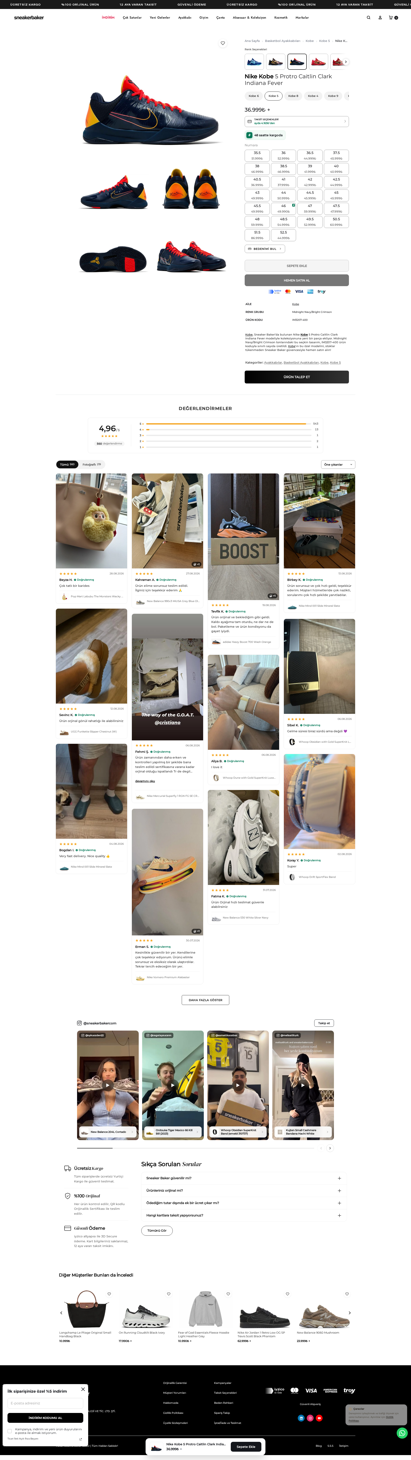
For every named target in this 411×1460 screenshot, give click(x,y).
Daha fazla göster (205, 1000)
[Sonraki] (330, 1148)
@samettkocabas (226, 1035)
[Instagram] (310, 1418)
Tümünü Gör (157, 1230)
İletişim (343, 1445)
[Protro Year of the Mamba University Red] (318, 62)
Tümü (67, 464)
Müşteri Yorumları (174, 1392)
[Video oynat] (108, 1085)
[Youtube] (319, 1418)
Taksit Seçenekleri (225, 1392)
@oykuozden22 (94, 1035)
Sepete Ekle (297, 266)
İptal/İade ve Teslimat (227, 1422)
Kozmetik (280, 17)
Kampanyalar (222, 1383)
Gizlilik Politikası (173, 1412)
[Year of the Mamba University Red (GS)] (340, 62)
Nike (251, 76)
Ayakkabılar (273, 362)
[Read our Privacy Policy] (80, 1439)
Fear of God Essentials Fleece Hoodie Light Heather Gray (84, 1334)
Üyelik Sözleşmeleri (175, 1422)
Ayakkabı (184, 17)
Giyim (204, 17)
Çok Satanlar (132, 17)
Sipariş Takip (222, 1412)
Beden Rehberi (223, 1402)
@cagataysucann (160, 1035)
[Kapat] (403, 1408)
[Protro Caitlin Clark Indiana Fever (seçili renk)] (297, 62)
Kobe (310, 41)
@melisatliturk (290, 1035)
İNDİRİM (108, 17)
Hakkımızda (170, 1402)
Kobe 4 (313, 96)
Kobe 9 (333, 96)
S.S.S (330, 1445)
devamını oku (145, 781)
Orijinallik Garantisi (175, 1383)
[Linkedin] (301, 1418)
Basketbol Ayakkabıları (282, 41)
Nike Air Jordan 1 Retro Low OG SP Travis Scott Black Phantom (142, 1334)
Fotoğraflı (92, 464)
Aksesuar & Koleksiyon (249, 17)
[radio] (257, 156)
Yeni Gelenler (160, 17)
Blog (319, 1445)
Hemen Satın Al (297, 280)
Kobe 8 (293, 96)
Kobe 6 (254, 96)
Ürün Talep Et (297, 377)
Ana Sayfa (252, 41)
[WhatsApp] (402, 1433)
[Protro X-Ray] (254, 62)
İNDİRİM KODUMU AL (45, 1418)
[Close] (83, 1389)
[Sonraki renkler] (345, 61)
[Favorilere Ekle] (223, 43)
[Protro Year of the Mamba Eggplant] (275, 62)
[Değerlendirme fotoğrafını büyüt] (91, 520)
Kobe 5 (324, 41)
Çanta (220, 17)
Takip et (324, 1023)
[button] (368, 17)
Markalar (302, 17)
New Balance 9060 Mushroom (199, 1332)
